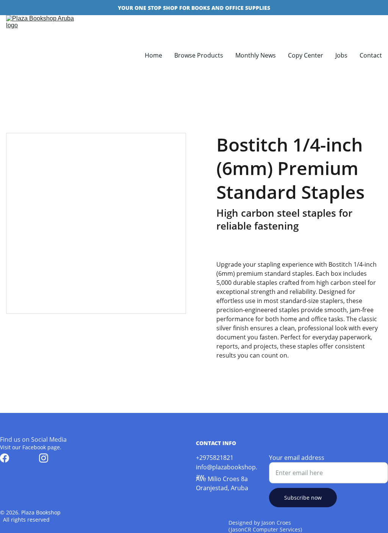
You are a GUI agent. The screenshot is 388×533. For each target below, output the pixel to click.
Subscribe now (303, 497)
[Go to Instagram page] (43, 458)
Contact (371, 55)
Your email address (296, 457)
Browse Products (198, 55)
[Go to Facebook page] (4, 458)
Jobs (341, 55)
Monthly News (255, 55)
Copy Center (305, 55)
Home (153, 55)
